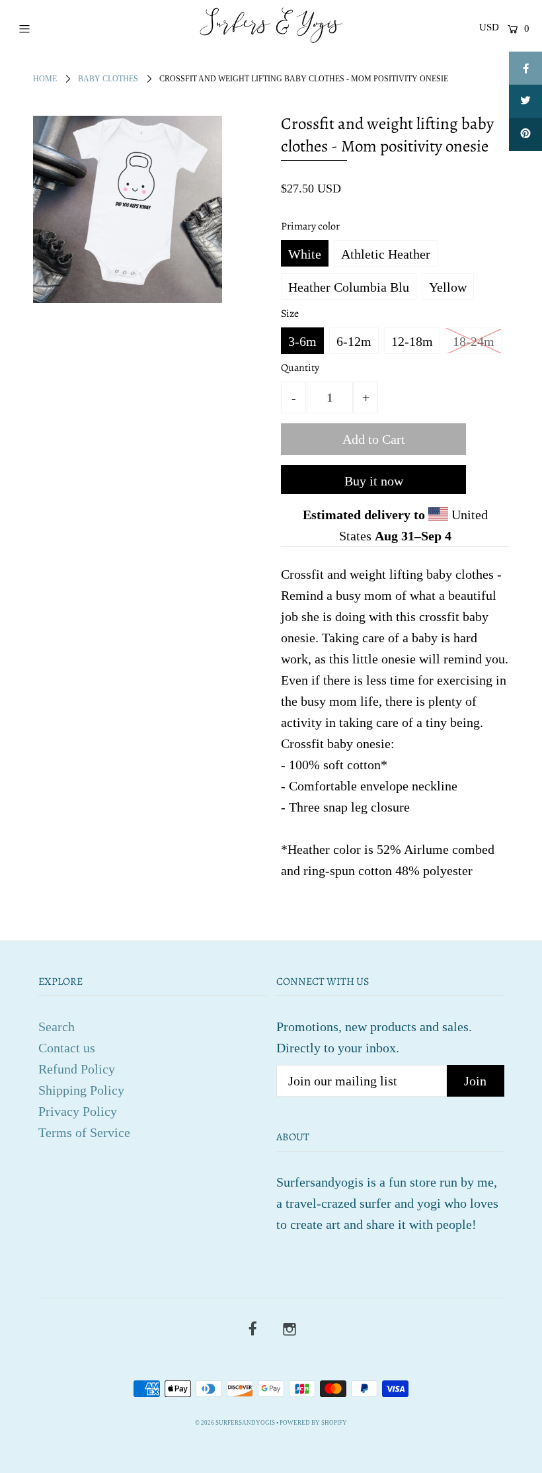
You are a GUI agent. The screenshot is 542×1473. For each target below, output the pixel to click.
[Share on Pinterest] (525, 134)
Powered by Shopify (313, 1422)
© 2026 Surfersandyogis (235, 1422)
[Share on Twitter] (525, 101)
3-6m (302, 341)
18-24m (473, 341)
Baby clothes (108, 78)
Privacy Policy (77, 1111)
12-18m (412, 341)
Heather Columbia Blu (348, 287)
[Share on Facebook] (525, 68)
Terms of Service (84, 1132)
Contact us (66, 1047)
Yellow (448, 287)
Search (56, 1026)
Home (45, 78)
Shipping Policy (81, 1090)
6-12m (353, 341)
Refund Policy (76, 1069)
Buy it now (373, 481)
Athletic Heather (385, 254)
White (304, 254)
